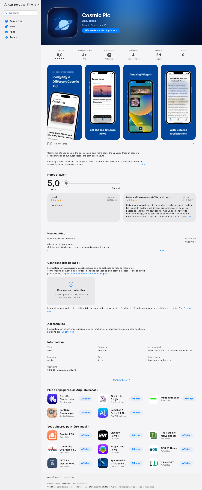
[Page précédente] (44, 102)
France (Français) (54, 477)
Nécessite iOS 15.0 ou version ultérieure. (168, 350)
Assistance (149, 487)
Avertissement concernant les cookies (126, 487)
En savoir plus (69, 332)
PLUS (190, 216)
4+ (99, 360)
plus (143, 164)
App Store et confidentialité (96, 487)
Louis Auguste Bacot (158, 360)
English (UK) (69, 477)
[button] (20, 21)
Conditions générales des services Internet (64, 487)
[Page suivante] (199, 102)
